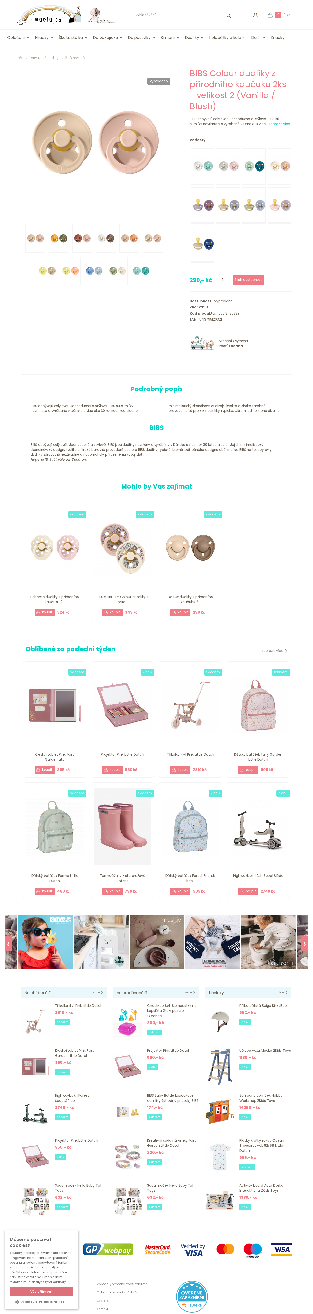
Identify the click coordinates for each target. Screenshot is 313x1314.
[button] (41, 1301)
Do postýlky (139, 37)
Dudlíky (192, 37)
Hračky (42, 37)
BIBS (208, 307)
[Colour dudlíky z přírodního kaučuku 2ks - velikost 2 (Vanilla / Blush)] (95, 142)
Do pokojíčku (105, 37)
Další (256, 37)
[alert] (41, 1269)
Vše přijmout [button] (41, 1291)
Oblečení (16, 37)
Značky (278, 37)
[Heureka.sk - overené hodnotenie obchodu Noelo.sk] (192, 1311)
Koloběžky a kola (225, 37)
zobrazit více (279, 124)
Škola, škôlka (71, 37)
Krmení (168, 37)
